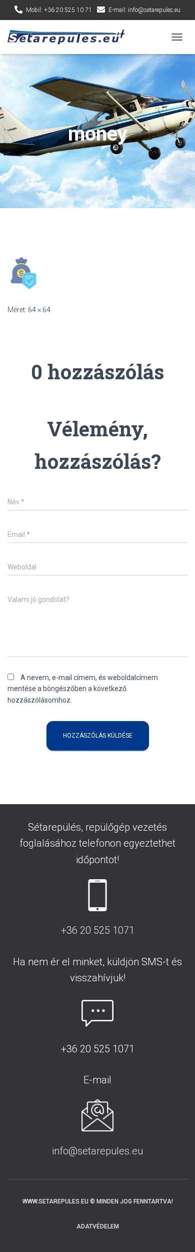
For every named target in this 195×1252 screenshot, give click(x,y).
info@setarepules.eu (97, 1151)
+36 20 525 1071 (97, 930)
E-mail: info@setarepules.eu (144, 10)
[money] (24, 273)
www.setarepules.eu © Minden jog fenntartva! (97, 1201)
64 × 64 (39, 310)
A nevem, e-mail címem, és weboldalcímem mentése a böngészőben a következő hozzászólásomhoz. (83, 689)
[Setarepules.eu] (70, 37)
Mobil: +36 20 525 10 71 (59, 10)
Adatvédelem (97, 1226)
